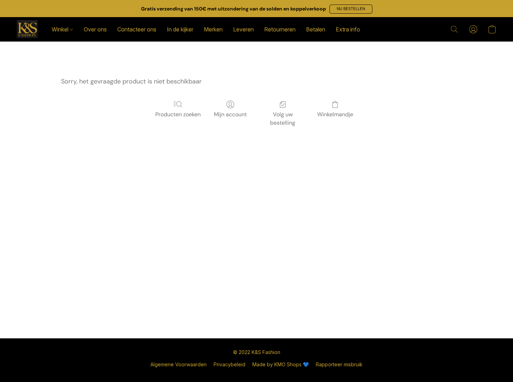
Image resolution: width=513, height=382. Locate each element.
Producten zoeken (178, 114)
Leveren (243, 29)
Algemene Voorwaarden (178, 364)
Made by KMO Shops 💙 (280, 364)
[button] (350, 9)
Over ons (95, 29)
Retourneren (280, 29)
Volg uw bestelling (282, 118)
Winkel (61, 29)
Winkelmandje (335, 114)
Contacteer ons (136, 29)
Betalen (315, 29)
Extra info (348, 29)
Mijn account (230, 114)
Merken (213, 29)
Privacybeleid (229, 364)
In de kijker (180, 29)
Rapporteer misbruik (339, 364)
